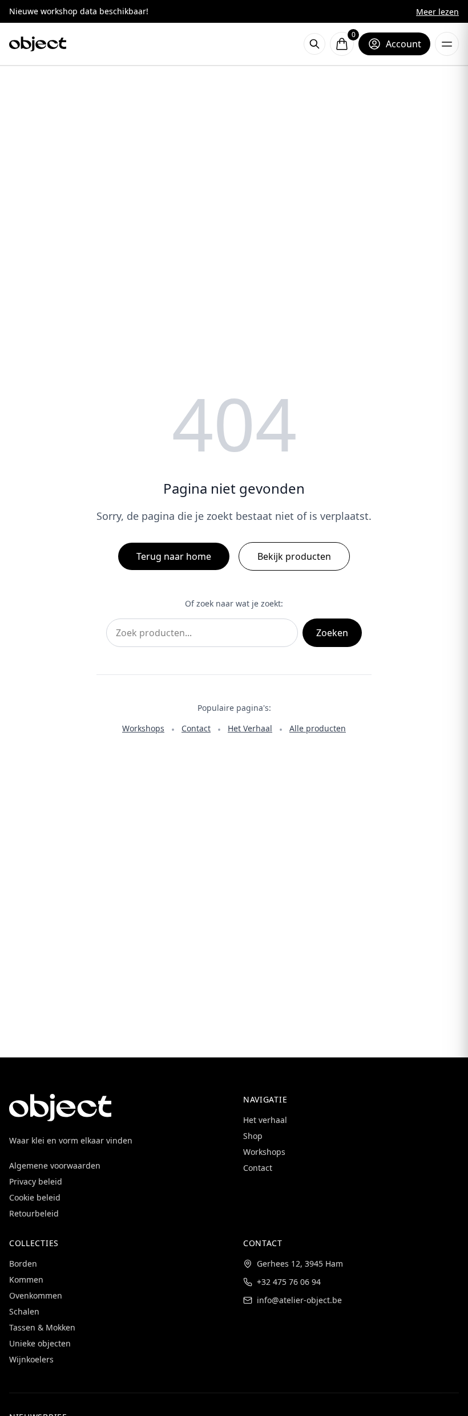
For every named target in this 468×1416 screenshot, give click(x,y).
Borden (23, 1263)
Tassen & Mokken (42, 1327)
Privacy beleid (35, 1181)
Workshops (143, 728)
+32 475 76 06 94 (289, 1281)
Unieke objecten (40, 1343)
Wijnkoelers (31, 1359)
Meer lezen (437, 11)
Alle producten (317, 728)
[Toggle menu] (447, 44)
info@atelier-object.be (299, 1300)
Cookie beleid (34, 1197)
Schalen (24, 1311)
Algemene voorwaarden (54, 1165)
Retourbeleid (34, 1213)
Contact (196, 728)
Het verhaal (265, 1119)
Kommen (26, 1279)
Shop (253, 1135)
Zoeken (332, 632)
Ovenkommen (35, 1295)
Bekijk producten (294, 556)
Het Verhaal (250, 728)
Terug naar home (173, 556)
